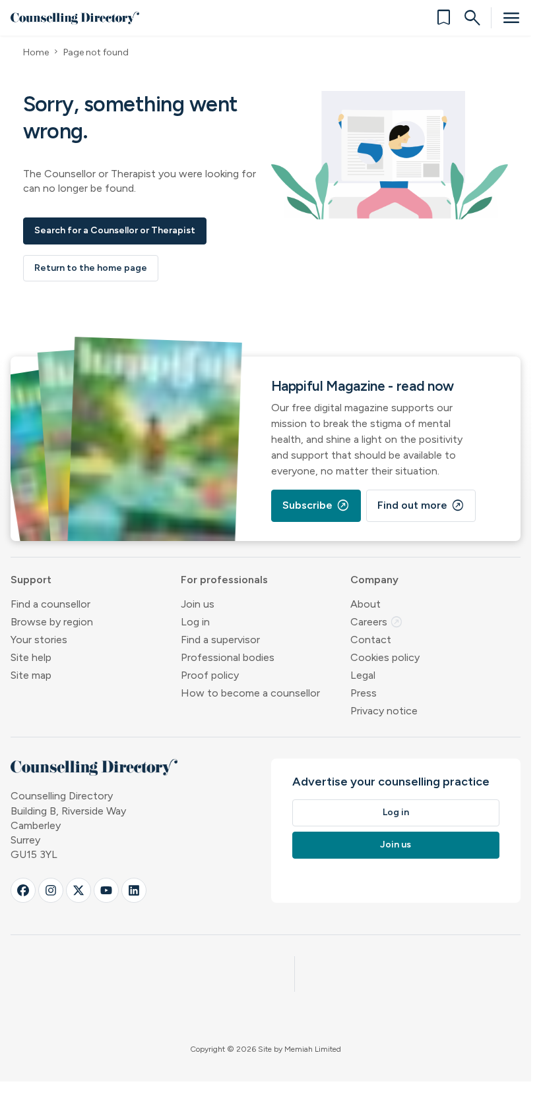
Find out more (420, 505)
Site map (31, 675)
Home (36, 52)
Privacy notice (384, 710)
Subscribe (316, 505)
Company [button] (374, 579)
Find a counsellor (50, 604)
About (365, 604)
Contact (370, 639)
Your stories (39, 639)
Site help (31, 657)
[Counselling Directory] (75, 17)
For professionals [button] (224, 579)
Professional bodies (227, 657)
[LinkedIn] (134, 890)
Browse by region (52, 622)
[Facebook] (23, 890)
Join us (197, 604)
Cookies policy (385, 657)
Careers (376, 621)
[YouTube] (106, 890)
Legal (362, 675)
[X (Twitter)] (78, 890)
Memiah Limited (312, 1049)
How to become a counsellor (250, 693)
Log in (195, 622)
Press (363, 693)
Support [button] (31, 579)
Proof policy (210, 675)
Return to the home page (90, 267)
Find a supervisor (220, 639)
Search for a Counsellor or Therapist (114, 230)
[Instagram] (51, 890)
